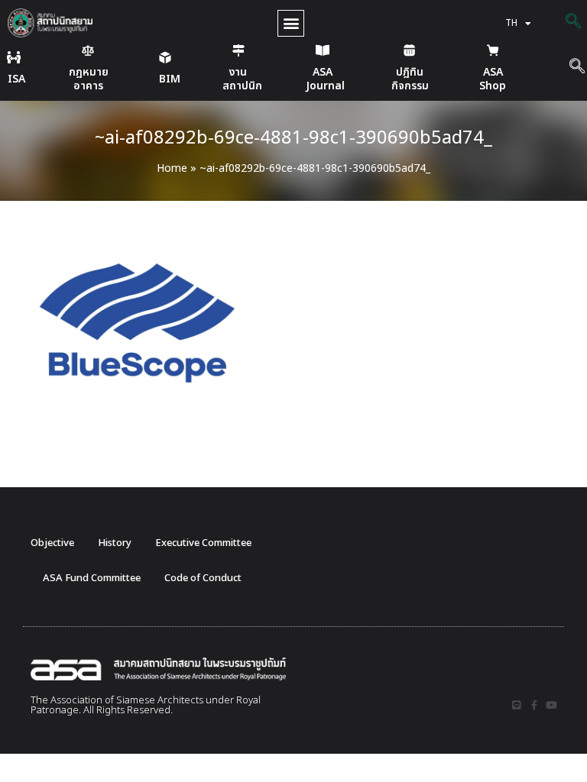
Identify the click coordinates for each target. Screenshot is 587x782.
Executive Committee (203, 543)
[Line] (516, 705)
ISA (16, 79)
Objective (52, 543)
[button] (290, 23)
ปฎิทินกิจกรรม (410, 79)
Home (172, 168)
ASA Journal (325, 79)
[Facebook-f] (534, 705)
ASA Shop (492, 79)
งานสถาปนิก (242, 79)
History (114, 543)
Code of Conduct (203, 578)
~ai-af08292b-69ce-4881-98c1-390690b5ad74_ (293, 138)
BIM (169, 79)
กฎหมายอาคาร (89, 79)
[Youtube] (551, 705)
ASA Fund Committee (92, 578)
